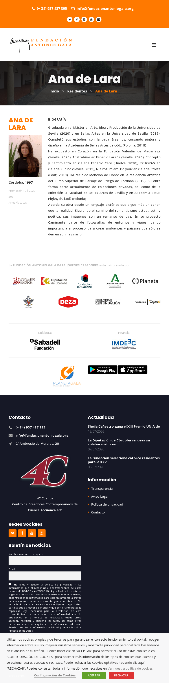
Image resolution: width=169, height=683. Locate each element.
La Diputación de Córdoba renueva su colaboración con (119, 442)
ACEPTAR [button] (94, 675)
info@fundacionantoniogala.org (105, 8)
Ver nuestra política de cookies (130, 668)
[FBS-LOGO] (45, 344)
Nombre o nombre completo (26, 554)
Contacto (98, 512)
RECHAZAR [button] (121, 675)
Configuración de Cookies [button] (55, 675)
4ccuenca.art (51, 510)
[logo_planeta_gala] (67, 376)
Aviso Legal (99, 496)
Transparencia (102, 488)
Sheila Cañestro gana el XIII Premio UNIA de (124, 426)
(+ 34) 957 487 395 (51, 8)
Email (12, 569)
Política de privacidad (107, 504)
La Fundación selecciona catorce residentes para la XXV (124, 460)
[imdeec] (124, 344)
